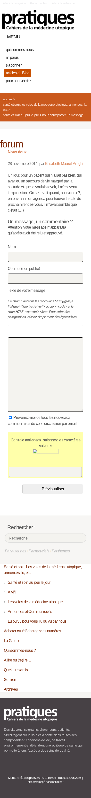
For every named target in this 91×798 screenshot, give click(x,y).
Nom (12, 247)
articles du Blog (17, 73)
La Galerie (12, 641)
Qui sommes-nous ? (20, 650)
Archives (11, 689)
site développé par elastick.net (45, 782)
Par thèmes (61, 551)
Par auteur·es (15, 551)
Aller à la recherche (63, 3)
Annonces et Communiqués (30, 611)
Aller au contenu (39, 3)
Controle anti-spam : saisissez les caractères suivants (45, 443)
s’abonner (13, 65)
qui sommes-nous (19, 50)
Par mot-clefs (39, 551)
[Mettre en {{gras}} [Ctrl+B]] (12, 331)
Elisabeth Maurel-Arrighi (64, 164)
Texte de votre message (26, 290)
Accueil (7, 99)
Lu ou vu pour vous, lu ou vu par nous (37, 621)
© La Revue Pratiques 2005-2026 (62, 778)
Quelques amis (16, 670)
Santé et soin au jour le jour (21, 115)
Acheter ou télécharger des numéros (32, 631)
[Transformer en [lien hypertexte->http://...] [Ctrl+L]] (28, 331)
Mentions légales (18, 778)
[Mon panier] (65, 35)
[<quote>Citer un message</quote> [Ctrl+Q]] (36, 331)
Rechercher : (21, 527)
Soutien (10, 680)
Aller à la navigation (14, 3)
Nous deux (17, 152)
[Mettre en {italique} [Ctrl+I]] (20, 331)
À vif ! (12, 592)
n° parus (12, 57)
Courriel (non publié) (24, 268)
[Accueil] (38, 20)
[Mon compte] (73, 35)
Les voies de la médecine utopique (35, 602)
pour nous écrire (18, 81)
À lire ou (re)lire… (17, 660)
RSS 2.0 (35, 778)
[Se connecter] (82, 35)
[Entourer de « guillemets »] (43, 331)
